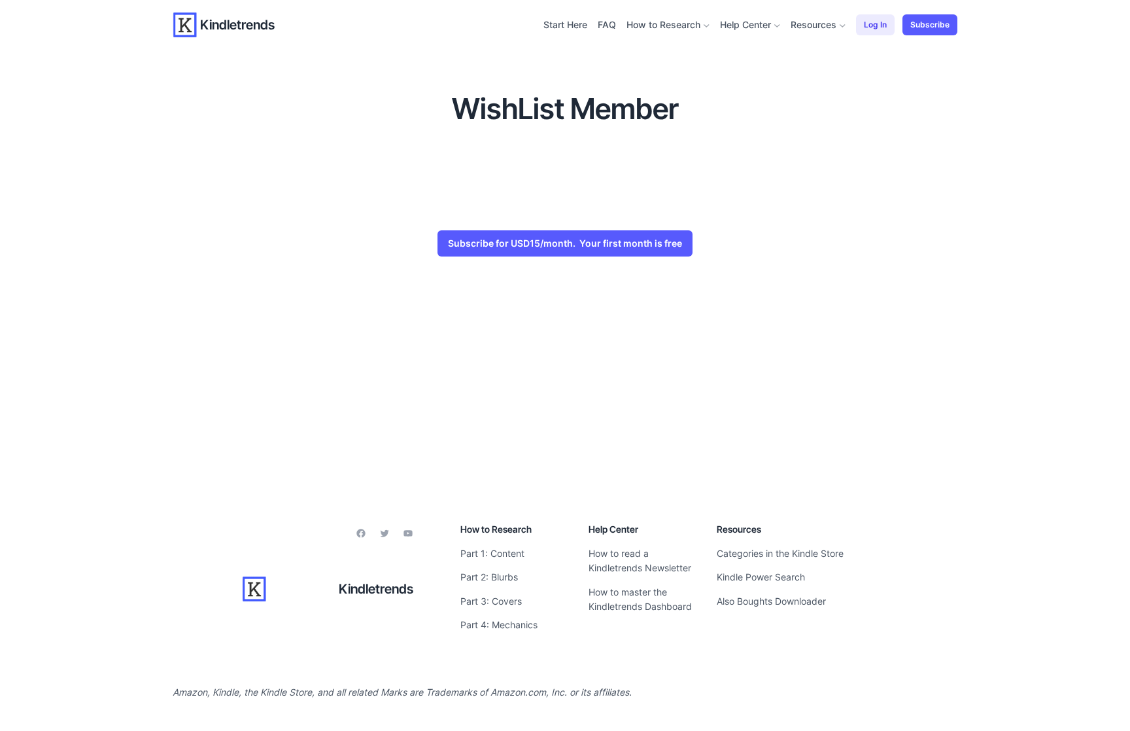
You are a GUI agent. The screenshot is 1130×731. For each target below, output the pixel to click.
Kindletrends (237, 25)
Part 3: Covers (491, 601)
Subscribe (930, 24)
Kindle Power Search (761, 576)
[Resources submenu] (842, 25)
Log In (875, 24)
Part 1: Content (492, 553)
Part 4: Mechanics (499, 624)
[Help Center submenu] (777, 25)
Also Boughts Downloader (771, 601)
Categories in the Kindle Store (780, 553)
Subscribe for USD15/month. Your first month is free (565, 243)
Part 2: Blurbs (489, 576)
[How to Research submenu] (706, 25)
